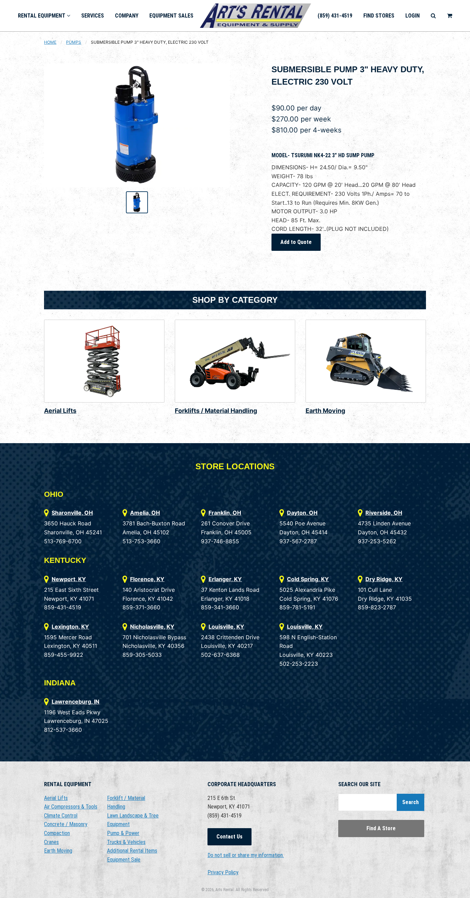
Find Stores (378, 15)
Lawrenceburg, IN (75, 701)
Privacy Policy (222, 872)
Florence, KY (147, 579)
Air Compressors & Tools (70, 806)
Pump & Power (123, 833)
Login (412, 15)
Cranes (51, 842)
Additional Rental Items (132, 850)
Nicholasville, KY (152, 626)
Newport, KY (69, 579)
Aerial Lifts (60, 410)
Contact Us (229, 836)
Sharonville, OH (72, 512)
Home (50, 42)
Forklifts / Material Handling (216, 410)
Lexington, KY (70, 626)
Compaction (57, 833)
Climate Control (60, 815)
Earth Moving (325, 410)
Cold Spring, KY (308, 579)
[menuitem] (44, 15)
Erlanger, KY (225, 579)
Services (92, 15)
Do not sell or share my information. (245, 855)
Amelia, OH (145, 512)
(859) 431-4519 (335, 15)
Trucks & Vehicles (126, 842)
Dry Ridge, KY (384, 579)
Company (126, 15)
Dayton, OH (302, 512)
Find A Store (381, 828)
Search (410, 802)
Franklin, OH (225, 512)
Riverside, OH (383, 512)
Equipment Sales (171, 15)
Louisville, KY (226, 626)
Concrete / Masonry (65, 824)
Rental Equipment (42, 15)
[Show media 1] (137, 202)
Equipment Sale (123, 859)
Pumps (73, 42)
